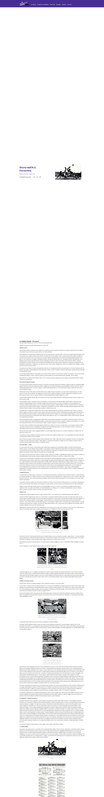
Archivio (64, 4)
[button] (34, 177)
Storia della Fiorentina (43, 4)
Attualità (33, 4)
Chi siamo (58, 4)
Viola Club (52, 4)
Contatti (69, 4)
